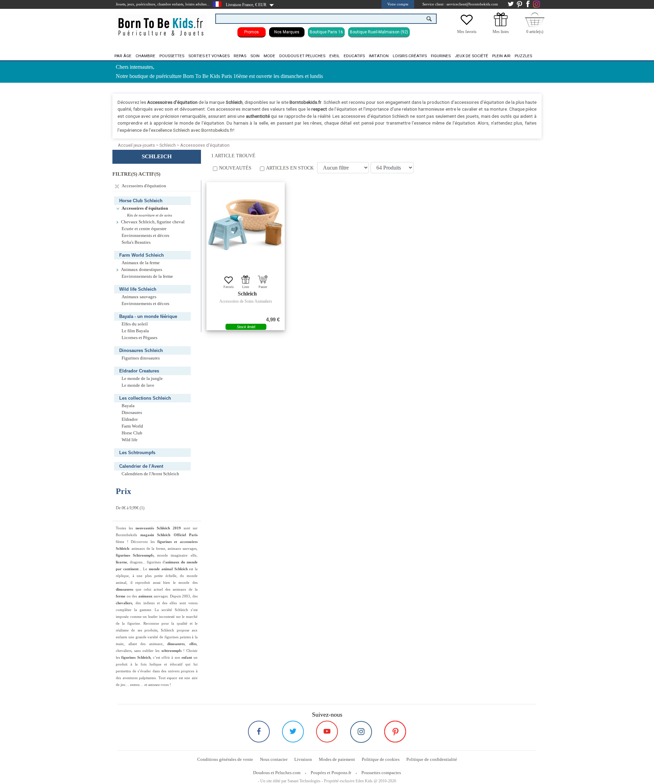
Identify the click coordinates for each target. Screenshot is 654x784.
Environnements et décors (145, 235)
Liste (245, 287)
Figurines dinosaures (141, 358)
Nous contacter (273, 759)
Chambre (145, 55)
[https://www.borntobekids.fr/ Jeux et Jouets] (161, 22)
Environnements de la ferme (147, 276)
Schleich (167, 145)
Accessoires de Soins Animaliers (245, 301)
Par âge (122, 55)
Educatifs (354, 55)
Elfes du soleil (135, 324)
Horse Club (132, 433)
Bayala (128, 405)
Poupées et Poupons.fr (331, 772)
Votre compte (397, 4)
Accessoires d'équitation (205, 145)
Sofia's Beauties (136, 242)
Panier (263, 287)
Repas (240, 55)
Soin (255, 55)
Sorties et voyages (209, 55)
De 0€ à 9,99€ (127, 508)
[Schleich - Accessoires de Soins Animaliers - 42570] (245, 225)
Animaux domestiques (141, 269)
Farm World (132, 426)
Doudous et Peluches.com (276, 772)
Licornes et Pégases (139, 337)
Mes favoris (467, 31)
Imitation (379, 55)
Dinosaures (132, 412)
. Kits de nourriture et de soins (148, 215)
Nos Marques (286, 32)
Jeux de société (471, 55)
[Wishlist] (466, 24)
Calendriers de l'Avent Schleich (150, 473)
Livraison (303, 759)
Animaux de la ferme (141, 262)
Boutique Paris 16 (326, 32)
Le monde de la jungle (142, 378)
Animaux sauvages (139, 296)
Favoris (228, 287)
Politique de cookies (381, 759)
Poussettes (171, 55)
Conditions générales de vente (225, 759)
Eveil (334, 55)
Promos (251, 32)
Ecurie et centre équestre (144, 228)
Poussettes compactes (381, 772)
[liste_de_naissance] (501, 24)
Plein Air (501, 55)
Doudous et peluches (302, 55)
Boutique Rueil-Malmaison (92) (379, 32)
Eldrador (130, 419)
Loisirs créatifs (410, 55)
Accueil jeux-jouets (136, 145)
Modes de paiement (337, 759)
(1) (130, 508)
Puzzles (523, 55)
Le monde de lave (138, 385)
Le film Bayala (135, 331)
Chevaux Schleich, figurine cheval (153, 222)
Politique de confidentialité (431, 759)
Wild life (130, 439)
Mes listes (501, 31)
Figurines (441, 55)
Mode (269, 55)
